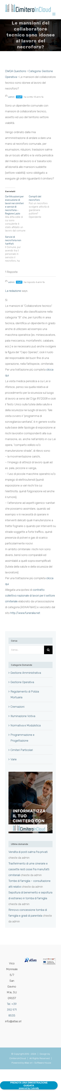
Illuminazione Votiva (23, 716)
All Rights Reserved (40, 1058)
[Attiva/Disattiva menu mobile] (54, 14)
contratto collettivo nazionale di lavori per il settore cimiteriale (30, 595)
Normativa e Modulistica (26, 725)
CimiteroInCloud (17, 1058)
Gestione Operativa (22, 682)
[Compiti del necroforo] (41, 207)
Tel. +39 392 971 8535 (12, 1009)
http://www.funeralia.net (25, 613)
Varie (14, 759)
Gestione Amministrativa (26, 672)
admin (11, 97)
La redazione (13, 290)
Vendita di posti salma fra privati (28, 852)
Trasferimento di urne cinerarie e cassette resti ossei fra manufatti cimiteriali (28, 869)
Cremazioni (17, 706)
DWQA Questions (15, 71)
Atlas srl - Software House (37, 1062)
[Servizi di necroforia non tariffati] (17, 249)
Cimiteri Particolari (22, 750)
